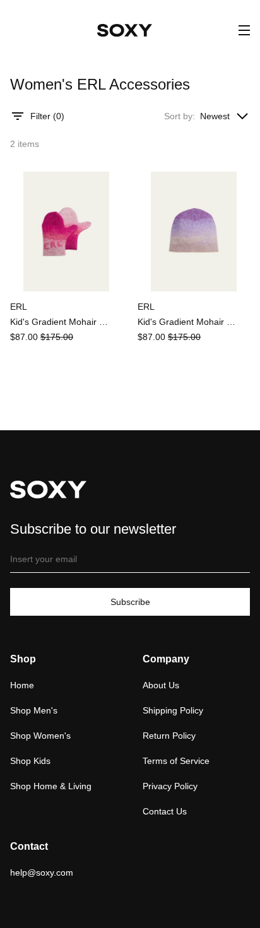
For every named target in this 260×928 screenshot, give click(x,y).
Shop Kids (30, 761)
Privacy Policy (170, 786)
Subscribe (130, 602)
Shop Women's (40, 736)
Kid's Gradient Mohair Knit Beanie (188, 322)
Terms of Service (176, 761)
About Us (161, 685)
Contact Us (165, 811)
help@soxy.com (41, 872)
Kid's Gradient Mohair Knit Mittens (60, 322)
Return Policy (169, 736)
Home (22, 685)
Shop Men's (33, 710)
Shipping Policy (173, 710)
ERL (18, 307)
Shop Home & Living (51, 786)
